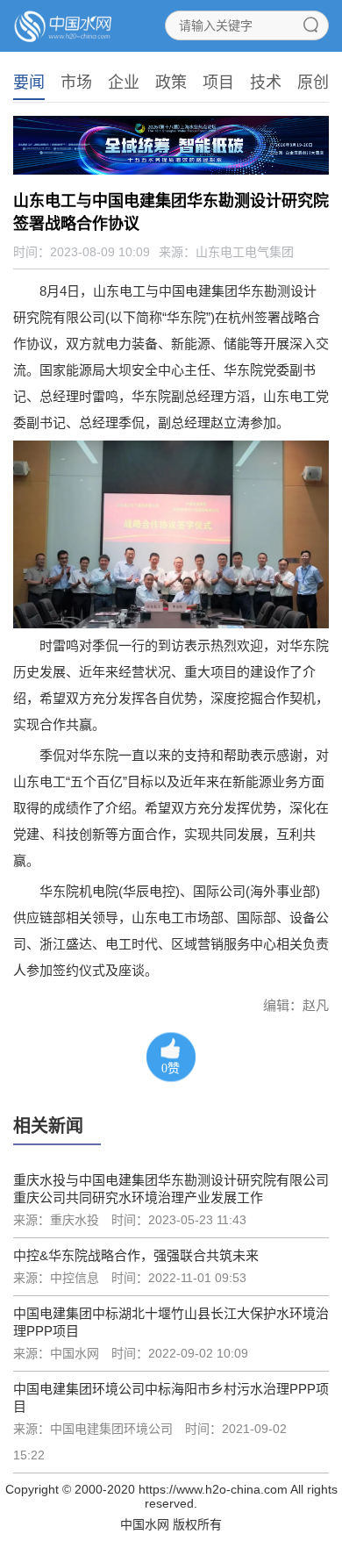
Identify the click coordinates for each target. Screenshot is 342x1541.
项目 (218, 82)
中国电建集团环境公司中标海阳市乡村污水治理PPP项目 (171, 1397)
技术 (265, 82)
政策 (171, 82)
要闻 (29, 82)
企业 (123, 82)
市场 (76, 82)
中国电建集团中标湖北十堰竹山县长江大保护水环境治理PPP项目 (171, 1322)
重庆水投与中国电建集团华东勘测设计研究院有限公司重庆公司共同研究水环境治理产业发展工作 (171, 1188)
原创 (313, 82)
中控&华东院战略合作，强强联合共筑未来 (136, 1255)
